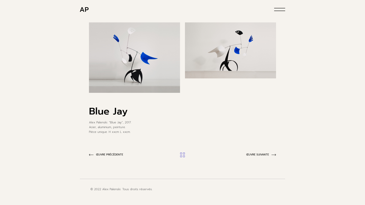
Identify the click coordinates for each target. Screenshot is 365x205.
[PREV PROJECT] (106, 155)
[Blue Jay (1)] (134, 57)
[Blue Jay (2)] (230, 50)
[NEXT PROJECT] (261, 155)
